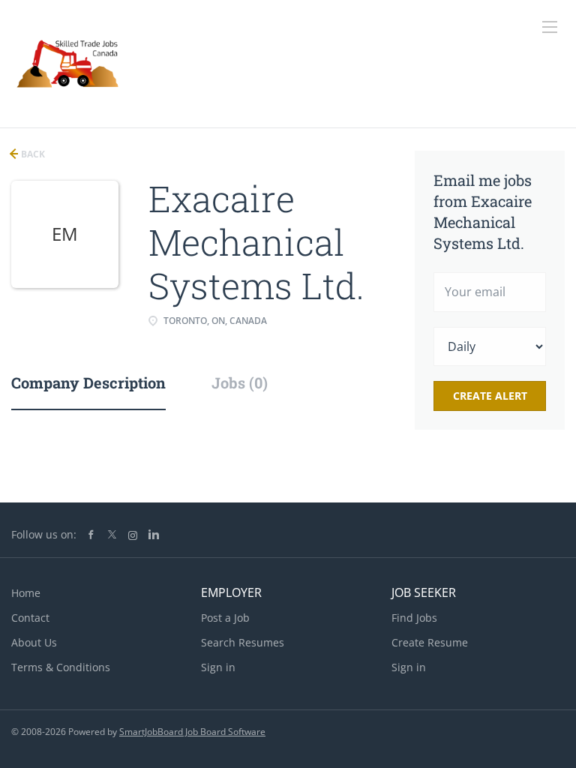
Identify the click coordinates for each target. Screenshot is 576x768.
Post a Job (225, 617)
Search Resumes (242, 642)
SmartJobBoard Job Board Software (192, 731)
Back (32, 154)
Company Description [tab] (88, 382)
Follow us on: (43, 534)
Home (25, 593)
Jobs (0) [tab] (240, 382)
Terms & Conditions (60, 667)
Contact (30, 617)
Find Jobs (414, 617)
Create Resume (430, 642)
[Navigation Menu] (549, 27)
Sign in (218, 667)
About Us (34, 642)
